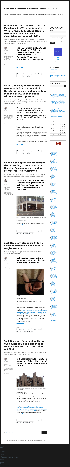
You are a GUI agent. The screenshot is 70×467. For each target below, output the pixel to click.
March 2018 (53, 217)
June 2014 (53, 269)
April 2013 (53, 285)
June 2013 (53, 283)
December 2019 (54, 193)
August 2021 (53, 174)
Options (1, 447)
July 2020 (53, 185)
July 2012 (52, 296)
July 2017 (52, 227)
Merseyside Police (7, 189)
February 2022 (53, 167)
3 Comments (6, 373)
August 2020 (53, 184)
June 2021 (53, 176)
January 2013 (53, 289)
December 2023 (54, 155)
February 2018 (53, 219)
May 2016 (53, 243)
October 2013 (53, 278)
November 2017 (54, 222)
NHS (5, 53)
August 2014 (53, 267)
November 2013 (54, 277)
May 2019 (53, 201)
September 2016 (54, 238)
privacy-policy (2, 451)
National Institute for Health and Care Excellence (8, 57)
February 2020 (53, 191)
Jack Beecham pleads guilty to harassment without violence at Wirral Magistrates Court (24, 246)
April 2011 (53, 313)
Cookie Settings (2, 450)
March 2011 (53, 314)
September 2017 (54, 224)
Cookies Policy (30, 440)
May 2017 (53, 229)
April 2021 (53, 178)
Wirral (5, 113)
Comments (25, 14)
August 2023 (53, 156)
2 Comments (6, 64)
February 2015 (53, 260)
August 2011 (53, 308)
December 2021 (54, 169)
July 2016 (52, 240)
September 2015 (54, 252)
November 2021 (54, 170)
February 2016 (53, 246)
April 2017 (53, 230)
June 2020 (53, 186)
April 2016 (53, 244)
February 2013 (53, 288)
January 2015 (53, 261)
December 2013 (54, 276)
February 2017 (53, 232)
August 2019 (53, 198)
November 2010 (54, 319)
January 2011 (53, 316)
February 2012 (53, 301)
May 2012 (53, 298)
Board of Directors (7, 115)
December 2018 (54, 207)
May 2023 (53, 159)
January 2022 (53, 168)
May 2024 (53, 154)
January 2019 (53, 206)
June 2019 (53, 200)
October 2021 (53, 171)
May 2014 (53, 270)
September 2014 (54, 266)
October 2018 (53, 209)
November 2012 (54, 291)
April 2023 (53, 160)
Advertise (6, 14)
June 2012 (53, 297)
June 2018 (53, 214)
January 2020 (53, 192)
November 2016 (54, 236)
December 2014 (54, 262)
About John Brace (20, 16)
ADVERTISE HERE (53, 69)
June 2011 (53, 311)
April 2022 (53, 166)
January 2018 (53, 220)
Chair (12, 115)
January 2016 (53, 247)
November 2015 (54, 250)
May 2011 (52, 312)
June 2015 (53, 255)
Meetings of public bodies (15, 14)
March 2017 (53, 231)
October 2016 (53, 237)
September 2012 (54, 293)
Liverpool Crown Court (8, 366)
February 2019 (53, 205)
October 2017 (53, 223)
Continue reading (20, 67)
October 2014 (53, 265)
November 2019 (54, 194)
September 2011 (54, 307)
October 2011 (53, 306)
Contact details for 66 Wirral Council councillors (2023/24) (50, 14)
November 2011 (54, 305)
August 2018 (53, 212)
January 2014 (53, 275)
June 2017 (53, 228)
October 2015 (53, 251)
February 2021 (53, 181)
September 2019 (54, 197)
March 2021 (53, 179)
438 (12, 432)
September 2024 (54, 153)
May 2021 (53, 177)
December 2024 (54, 152)
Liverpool (6, 263)
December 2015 (54, 248)
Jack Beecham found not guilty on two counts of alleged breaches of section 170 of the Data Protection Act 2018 (24, 345)
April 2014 (53, 271)
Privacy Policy (15, 457)
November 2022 (54, 162)
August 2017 (53, 225)
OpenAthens (6, 59)
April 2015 (53, 258)
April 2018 (53, 216)
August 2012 (53, 294)
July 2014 (52, 268)
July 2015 (52, 254)
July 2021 (52, 175)
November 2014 (54, 263)
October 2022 (53, 163)
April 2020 (53, 189)
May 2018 (53, 215)
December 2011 (54, 304)
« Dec (53, 136)
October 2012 (53, 292)
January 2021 (53, 182)
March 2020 (53, 190)
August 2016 (53, 239)
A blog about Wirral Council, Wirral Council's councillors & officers (30, 8)
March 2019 (53, 204)
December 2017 (54, 221)
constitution (6, 116)
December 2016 (54, 235)
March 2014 (53, 273)
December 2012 (54, 290)
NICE (9, 58)
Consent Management (4, 448)
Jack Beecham (10, 194)
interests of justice (7, 369)
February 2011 (53, 315)
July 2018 (52, 213)
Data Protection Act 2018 (8, 368)
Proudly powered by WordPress (39, 440)
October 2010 (53, 320)
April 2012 (53, 299)
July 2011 (52, 309)
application (6, 191)
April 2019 (53, 202)
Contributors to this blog (9, 16)
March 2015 (53, 259)
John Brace (6, 50)
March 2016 (53, 245)
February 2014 (53, 274)
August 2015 (53, 253)
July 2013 (52, 282)
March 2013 (53, 286)
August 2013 (53, 281)
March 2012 (53, 300)
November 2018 (54, 208)
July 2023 (52, 158)
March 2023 (53, 161)
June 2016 (53, 242)
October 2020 (53, 183)
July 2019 (52, 199)
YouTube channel (33, 14)
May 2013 (53, 284)
